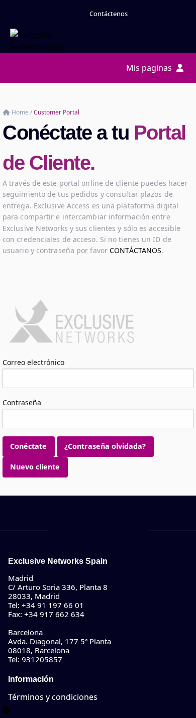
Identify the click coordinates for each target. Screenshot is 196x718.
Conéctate (28, 446)
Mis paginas (150, 67)
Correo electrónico (33, 362)
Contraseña (22, 402)
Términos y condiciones (52, 696)
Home (21, 112)
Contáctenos (108, 13)
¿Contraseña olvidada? (105, 446)
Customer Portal (56, 112)
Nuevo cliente (35, 466)
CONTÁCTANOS (135, 250)
